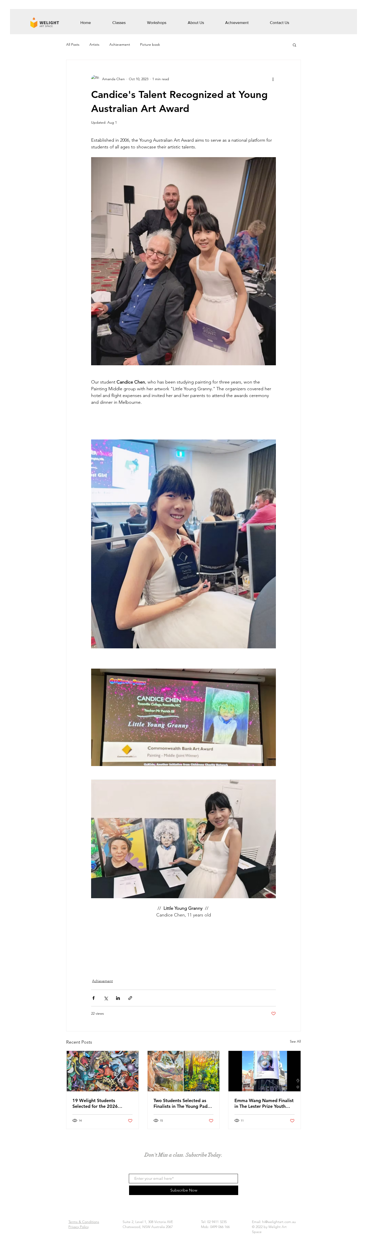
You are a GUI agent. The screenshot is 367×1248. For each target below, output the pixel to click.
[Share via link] (130, 998)
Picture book (150, 44)
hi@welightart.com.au (279, 1222)
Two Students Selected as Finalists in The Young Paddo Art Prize (183, 1103)
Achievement (119, 44)
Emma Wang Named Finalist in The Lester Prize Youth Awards (264, 1103)
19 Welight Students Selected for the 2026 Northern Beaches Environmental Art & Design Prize (101, 1103)
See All (295, 1041)
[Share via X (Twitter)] (105, 998)
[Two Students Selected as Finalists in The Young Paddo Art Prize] (184, 1071)
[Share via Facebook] (93, 998)
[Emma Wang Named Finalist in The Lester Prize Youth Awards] (264, 1071)
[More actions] (273, 79)
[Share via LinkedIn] (118, 998)
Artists (94, 44)
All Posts (72, 44)
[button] (294, 45)
